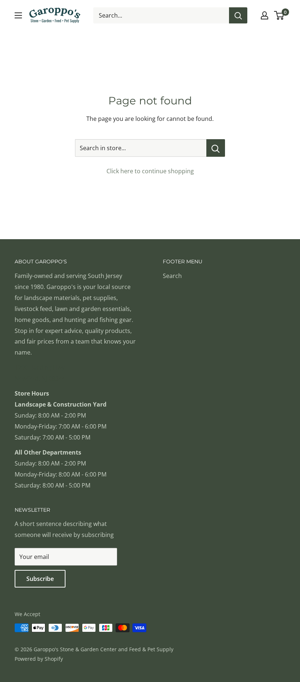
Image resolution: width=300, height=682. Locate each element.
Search (172, 276)
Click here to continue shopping (150, 171)
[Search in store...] (215, 148)
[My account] (264, 15)
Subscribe (40, 579)
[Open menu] (18, 15)
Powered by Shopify (39, 658)
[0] (279, 15)
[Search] (238, 15)
